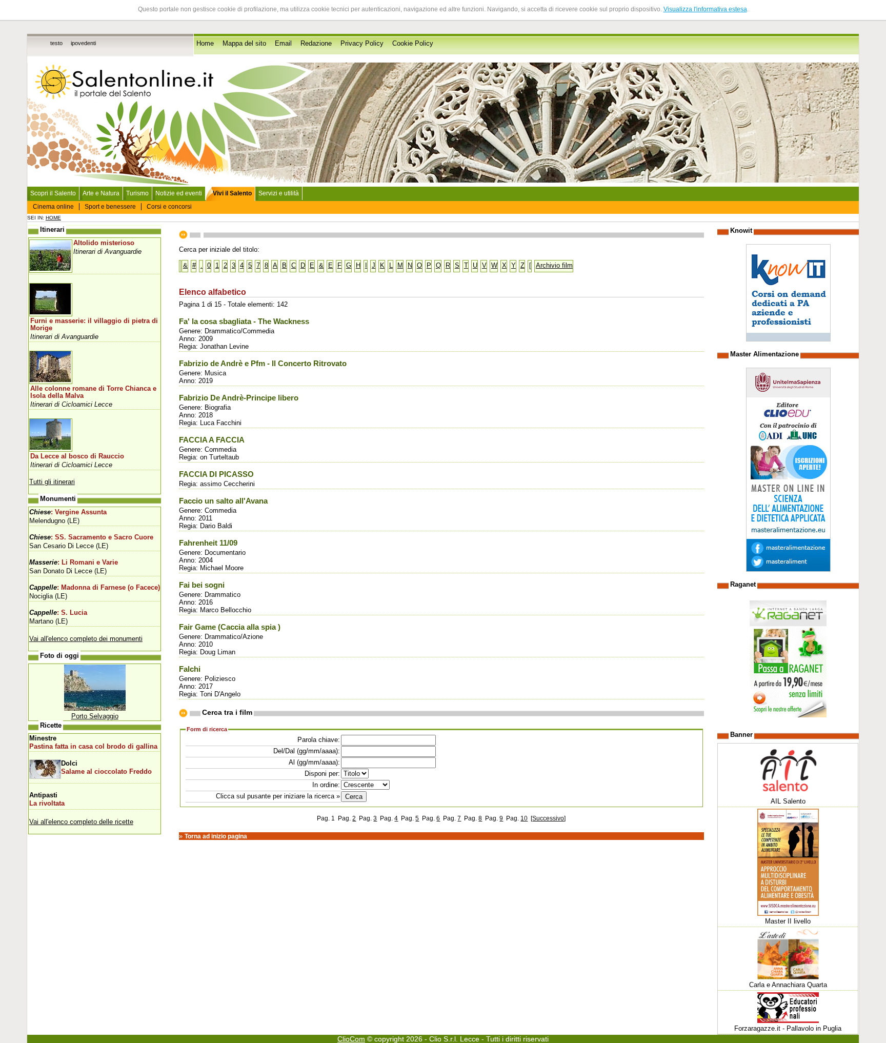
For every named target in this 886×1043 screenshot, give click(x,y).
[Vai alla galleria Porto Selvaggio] (95, 708)
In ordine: (326, 785)
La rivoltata (47, 803)
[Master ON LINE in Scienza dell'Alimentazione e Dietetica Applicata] (788, 569)
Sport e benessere (110, 206)
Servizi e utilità (278, 193)
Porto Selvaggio (94, 716)
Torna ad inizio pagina (216, 836)
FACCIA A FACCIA (212, 440)
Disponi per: (322, 773)
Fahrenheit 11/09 (208, 543)
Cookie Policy (412, 43)
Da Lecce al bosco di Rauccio (77, 456)
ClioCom (351, 1039)
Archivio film (554, 265)
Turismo (137, 193)
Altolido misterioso (103, 243)
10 (524, 818)
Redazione (316, 43)
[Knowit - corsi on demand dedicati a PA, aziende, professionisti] (788, 339)
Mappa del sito (244, 43)
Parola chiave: (318, 740)
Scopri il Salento (53, 193)
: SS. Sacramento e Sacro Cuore (91, 537)
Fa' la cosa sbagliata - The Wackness (244, 321)
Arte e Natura (101, 193)
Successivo (548, 818)
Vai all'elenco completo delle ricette (81, 822)
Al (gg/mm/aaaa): (314, 762)
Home (205, 43)
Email (283, 43)
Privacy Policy (362, 43)
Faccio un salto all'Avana (223, 501)
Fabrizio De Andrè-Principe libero (238, 398)
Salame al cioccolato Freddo (106, 771)
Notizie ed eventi (178, 193)
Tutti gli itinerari (52, 482)
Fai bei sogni (202, 585)
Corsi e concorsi (169, 206)
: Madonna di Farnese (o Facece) (94, 587)
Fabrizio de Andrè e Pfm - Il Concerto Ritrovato (263, 363)
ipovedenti (83, 43)
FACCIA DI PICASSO (216, 474)
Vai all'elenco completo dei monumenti (86, 639)
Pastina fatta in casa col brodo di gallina (93, 746)
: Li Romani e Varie (73, 562)
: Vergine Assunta (68, 512)
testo (56, 43)
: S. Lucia (58, 612)
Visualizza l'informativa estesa (705, 9)
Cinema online (53, 206)
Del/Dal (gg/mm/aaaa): (306, 751)
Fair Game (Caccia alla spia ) (229, 627)
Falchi (189, 669)
